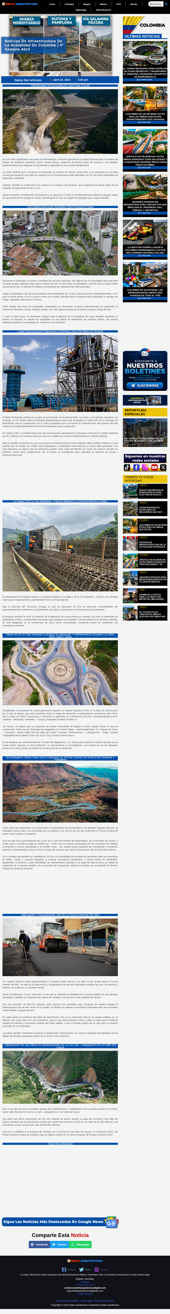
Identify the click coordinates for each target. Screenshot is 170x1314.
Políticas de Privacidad (67, 1301)
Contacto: (85, 1282)
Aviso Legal (86, 1301)
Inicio (52, 4)
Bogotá (87, 4)
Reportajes (81, 10)
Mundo (133, 4)
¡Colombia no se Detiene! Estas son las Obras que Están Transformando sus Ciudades (145, 117)
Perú (118, 4)
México (103, 4)
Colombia (69, 4)
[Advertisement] (60, 480)
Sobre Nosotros (103, 10)
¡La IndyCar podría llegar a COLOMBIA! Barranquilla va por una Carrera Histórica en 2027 (145, 250)
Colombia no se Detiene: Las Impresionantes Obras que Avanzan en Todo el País (145, 293)
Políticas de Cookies (104, 1301)
